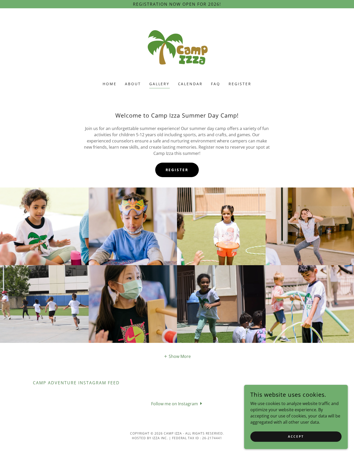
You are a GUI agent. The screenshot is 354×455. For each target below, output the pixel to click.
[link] (177, 48)
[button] (177, 356)
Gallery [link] (159, 83)
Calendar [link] (190, 83)
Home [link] (110, 83)
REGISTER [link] (240, 83)
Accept (296, 436)
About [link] (133, 83)
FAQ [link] (215, 83)
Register (177, 169)
